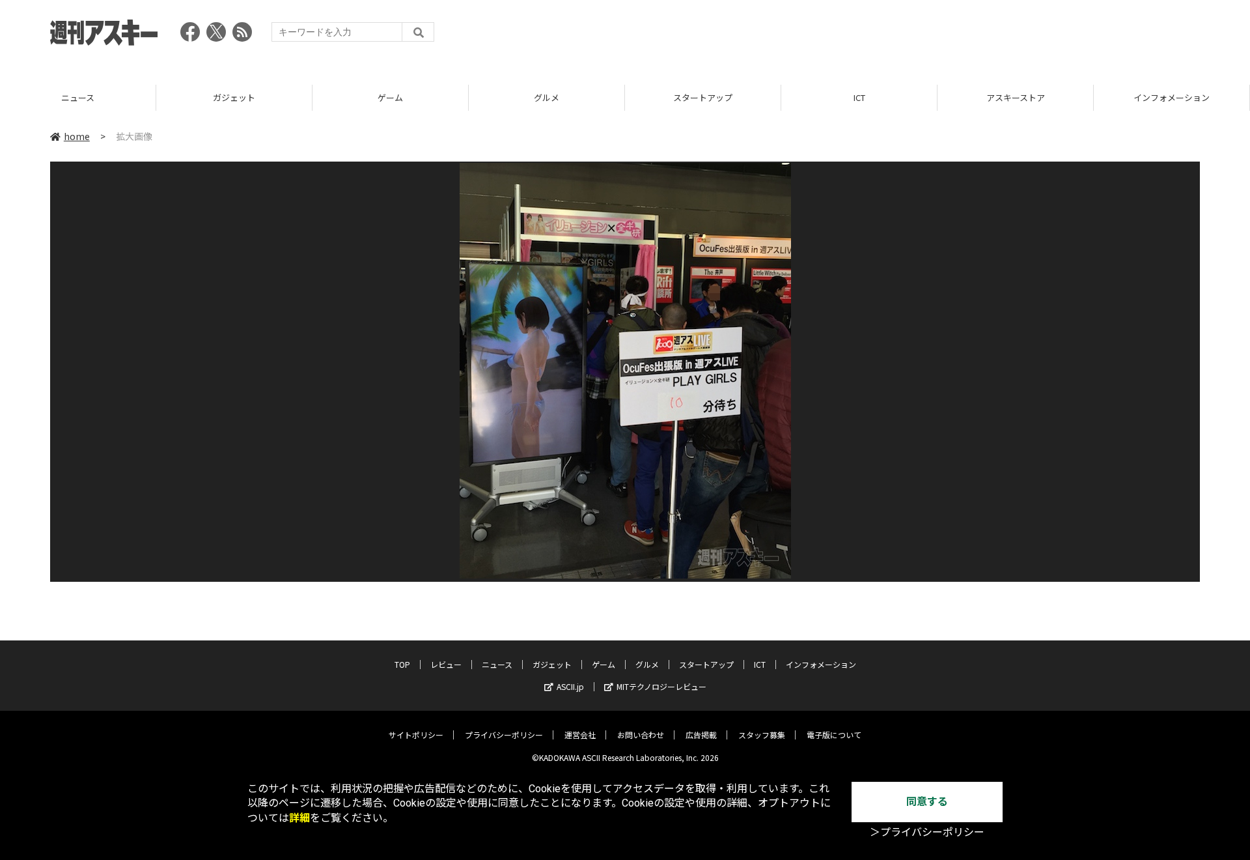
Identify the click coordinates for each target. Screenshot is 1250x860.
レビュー (446, 664)
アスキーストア (1015, 97)
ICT (859, 97)
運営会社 (580, 734)
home (77, 136)
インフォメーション (1171, 97)
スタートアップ (702, 97)
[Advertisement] (963, 36)
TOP (402, 664)
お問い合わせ (640, 734)
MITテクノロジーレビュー (661, 686)
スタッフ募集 (761, 734)
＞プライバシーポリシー (927, 832)
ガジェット (234, 97)
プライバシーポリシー (504, 734)
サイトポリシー (416, 734)
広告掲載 (701, 734)
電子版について (834, 734)
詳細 (299, 818)
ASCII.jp (570, 686)
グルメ (546, 97)
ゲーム (390, 97)
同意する (927, 802)
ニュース (77, 97)
